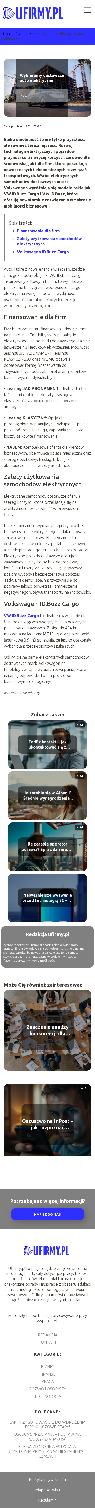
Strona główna (13, 34)
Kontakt (48, 1342)
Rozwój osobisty (47, 1389)
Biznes (47, 1366)
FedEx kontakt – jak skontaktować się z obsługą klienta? (48, 745)
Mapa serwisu (47, 1490)
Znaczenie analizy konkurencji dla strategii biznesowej (47, 1030)
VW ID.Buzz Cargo (21, 615)
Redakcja (48, 1335)
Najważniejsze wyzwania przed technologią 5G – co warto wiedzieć (47, 898)
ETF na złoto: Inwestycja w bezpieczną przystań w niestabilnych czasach (47, 1451)
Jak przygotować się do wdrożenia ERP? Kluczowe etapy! (47, 1424)
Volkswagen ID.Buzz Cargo (43, 251)
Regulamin (47, 1500)
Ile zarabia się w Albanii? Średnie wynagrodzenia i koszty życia (47, 796)
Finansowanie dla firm (38, 231)
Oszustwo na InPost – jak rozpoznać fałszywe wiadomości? (47, 1124)
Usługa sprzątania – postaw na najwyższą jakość (47, 1436)
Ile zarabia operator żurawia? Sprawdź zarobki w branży (47, 847)
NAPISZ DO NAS (47, 1214)
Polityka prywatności (47, 1479)
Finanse (47, 1374)
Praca (33, 34)
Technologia (47, 1396)
